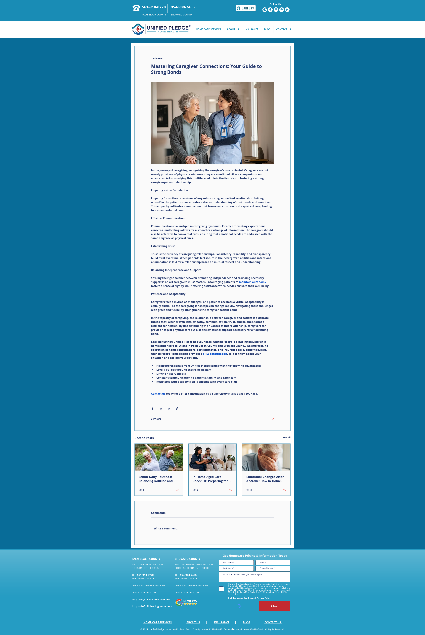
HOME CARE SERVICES (157, 622)
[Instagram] (276, 9)
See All (287, 437)
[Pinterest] (281, 9)
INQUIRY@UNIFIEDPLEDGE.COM (151, 599)
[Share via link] (177, 408)
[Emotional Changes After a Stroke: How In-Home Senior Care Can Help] (266, 457)
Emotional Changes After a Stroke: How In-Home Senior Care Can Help (265, 479)
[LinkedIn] (287, 9)
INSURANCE (221, 622)
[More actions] (272, 58)
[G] (264, 9)
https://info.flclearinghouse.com (152, 606)
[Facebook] (270, 9)
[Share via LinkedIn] (168, 408)
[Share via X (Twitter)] (160, 408)
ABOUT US (193, 622)
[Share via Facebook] (152, 408)
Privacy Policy (263, 598)
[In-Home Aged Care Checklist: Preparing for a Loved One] (213, 457)
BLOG (246, 622)
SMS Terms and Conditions (241, 598)
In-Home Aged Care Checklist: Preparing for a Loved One (211, 479)
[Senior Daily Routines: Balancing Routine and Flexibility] (159, 457)
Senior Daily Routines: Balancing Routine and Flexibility (156, 479)
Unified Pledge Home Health (164, 629)
